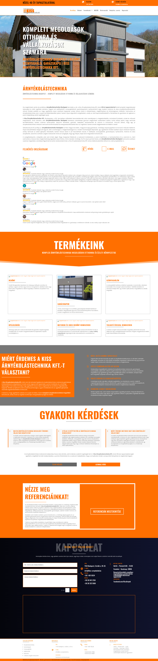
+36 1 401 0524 (89, 4)
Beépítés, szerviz (115, 10)
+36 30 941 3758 (90, 580)
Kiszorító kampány (76, 660)
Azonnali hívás (101, 464)
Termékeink (87, 10)
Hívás (90, 148)
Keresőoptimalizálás (66, 660)
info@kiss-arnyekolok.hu (122, 4)
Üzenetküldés (57, 464)
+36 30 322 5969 (90, 583)
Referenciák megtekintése (107, 511)
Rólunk (79, 10)
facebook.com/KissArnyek (122, 581)
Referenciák (104, 10)
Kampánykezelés (85, 660)
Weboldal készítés (56, 660)
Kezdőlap (73, 10)
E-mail (110, 148)
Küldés (74, 590)
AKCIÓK (96, 10)
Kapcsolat (125, 10)
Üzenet (131, 148)
